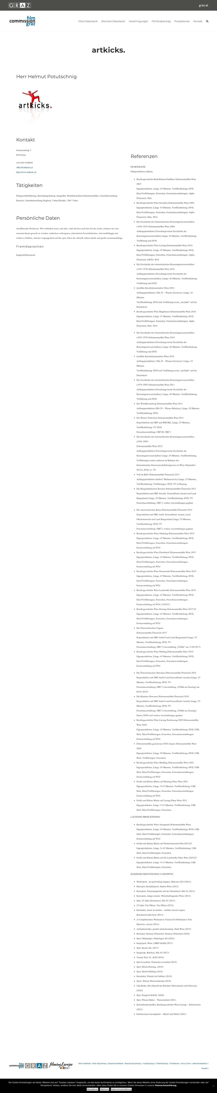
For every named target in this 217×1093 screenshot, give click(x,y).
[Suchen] (207, 21)
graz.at (203, 5)
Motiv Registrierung (99, 1063)
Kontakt (204, 1068)
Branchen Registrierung (133, 1063)
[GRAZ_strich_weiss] (20, 3)
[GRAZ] (36, 1063)
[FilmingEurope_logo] (60, 1063)
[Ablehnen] (213, 1085)
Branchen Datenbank (115, 1063)
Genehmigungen (149, 1063)
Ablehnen (104, 1089)
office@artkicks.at (24, 167)
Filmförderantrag (162, 1063)
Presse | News (186, 1063)
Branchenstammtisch (200, 1063)
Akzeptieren (92, 1089)
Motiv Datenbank (84, 1063)
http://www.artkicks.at (26, 171)
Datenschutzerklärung (121, 1089)
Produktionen (174, 1063)
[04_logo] (16, 1063)
